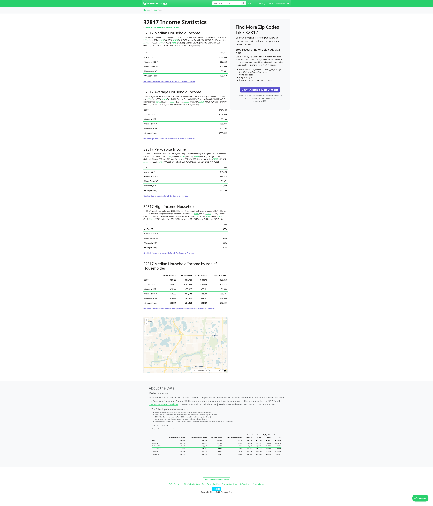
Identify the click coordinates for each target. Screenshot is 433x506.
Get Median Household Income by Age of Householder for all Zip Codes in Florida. (179, 308)
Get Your (260, 89)
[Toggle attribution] (225, 370)
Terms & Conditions (230, 484)
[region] (185, 345)
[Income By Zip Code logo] (155, 3)
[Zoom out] (146, 323)
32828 (175, 40)
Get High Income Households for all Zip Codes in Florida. (168, 253)
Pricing (262, 3)
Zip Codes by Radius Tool (194, 484)
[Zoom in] (146, 320)
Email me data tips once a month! (216, 479)
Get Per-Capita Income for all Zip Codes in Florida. (165, 196)
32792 (146, 43)
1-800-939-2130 (282, 3)
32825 (161, 40)
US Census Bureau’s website (163, 404)
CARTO (201, 371)
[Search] (243, 3)
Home (146, 10)
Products (252, 3)
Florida (154, 10)
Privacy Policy (258, 484)
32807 (160, 43)
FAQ (170, 484)
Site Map (216, 484)
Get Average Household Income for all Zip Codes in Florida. (169, 138)
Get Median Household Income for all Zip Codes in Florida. (169, 81)
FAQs (271, 3)
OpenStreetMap (211, 371)
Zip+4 (209, 484)
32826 (174, 43)
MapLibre (194, 371)
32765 (146, 40)
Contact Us (178, 484)
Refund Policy (245, 484)
